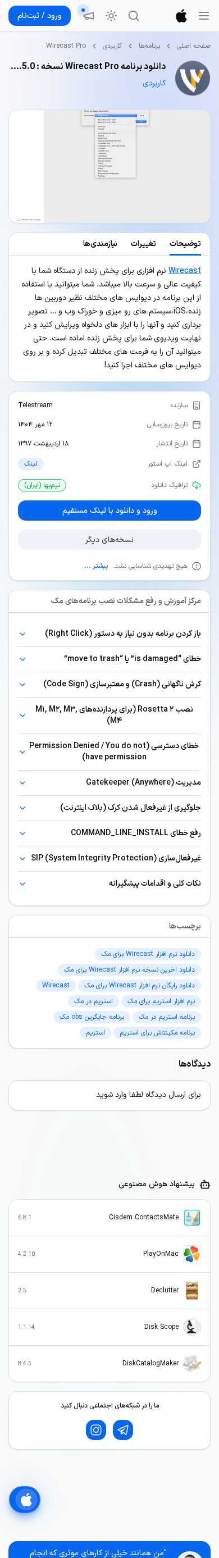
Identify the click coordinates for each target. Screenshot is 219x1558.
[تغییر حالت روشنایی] (111, 15)
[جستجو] (133, 15)
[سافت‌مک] (181, 15)
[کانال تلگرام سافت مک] (123, 1430)
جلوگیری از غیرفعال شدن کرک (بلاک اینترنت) (130, 808)
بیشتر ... (96, 566)
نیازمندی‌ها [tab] (100, 244)
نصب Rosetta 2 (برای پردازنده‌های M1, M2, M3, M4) (114, 715)
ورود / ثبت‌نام (39, 16)
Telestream (35, 405)
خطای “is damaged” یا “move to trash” (132, 659)
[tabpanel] (109, 318)
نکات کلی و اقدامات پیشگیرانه (155, 884)
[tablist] (109, 244)
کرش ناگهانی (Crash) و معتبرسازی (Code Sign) (122, 684)
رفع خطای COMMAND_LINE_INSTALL (136, 833)
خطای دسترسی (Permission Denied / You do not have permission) (114, 751)
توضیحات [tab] (185, 244)
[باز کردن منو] (204, 15)
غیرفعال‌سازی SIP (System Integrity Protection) (116, 858)
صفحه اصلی (194, 46)
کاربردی (112, 46)
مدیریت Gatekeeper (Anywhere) (143, 783)
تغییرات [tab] (143, 244)
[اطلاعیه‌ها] (88, 15)
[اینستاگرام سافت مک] (96, 1430)
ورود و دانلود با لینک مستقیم (109, 511)
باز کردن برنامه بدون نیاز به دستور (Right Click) (123, 634)
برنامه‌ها (149, 46)
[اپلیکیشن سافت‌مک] (24, 1499)
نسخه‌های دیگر (109, 540)
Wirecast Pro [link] (66, 46)
